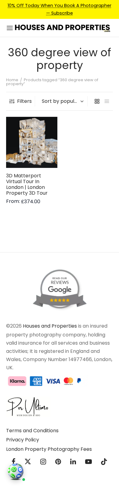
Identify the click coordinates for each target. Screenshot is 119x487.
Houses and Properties (50, 325)
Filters (24, 101)
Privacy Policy (22, 439)
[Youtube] (88, 462)
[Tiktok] (104, 462)
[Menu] (9, 28)
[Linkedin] (73, 462)
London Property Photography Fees (49, 449)
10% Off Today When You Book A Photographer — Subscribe (59, 9)
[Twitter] (28, 462)
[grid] (97, 101)
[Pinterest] (58, 462)
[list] (106, 101)
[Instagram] (43, 462)
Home (12, 80)
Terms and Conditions (32, 430)
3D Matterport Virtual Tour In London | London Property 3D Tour (27, 184)
